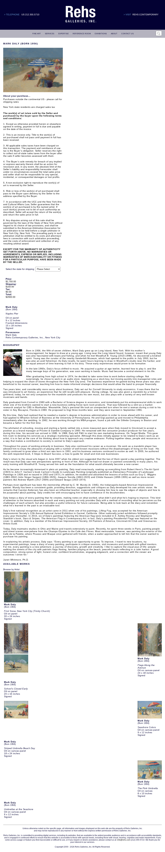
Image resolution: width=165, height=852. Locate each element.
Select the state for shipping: (20, 269)
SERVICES (49, 34)
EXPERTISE (63, 34)
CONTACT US (127, 34)
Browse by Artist (11, 569)
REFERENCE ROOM (82, 34)
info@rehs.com (123, 840)
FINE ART (36, 34)
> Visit (127, 14)
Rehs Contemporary (145, 14)
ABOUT (114, 34)
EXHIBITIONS (101, 34)
